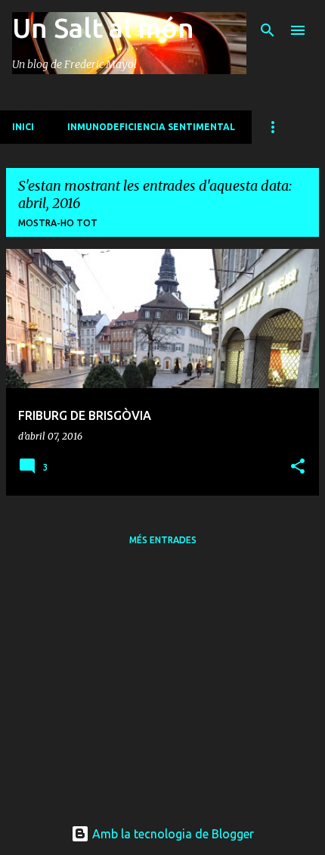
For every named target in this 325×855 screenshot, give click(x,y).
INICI (23, 127)
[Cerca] (267, 30)
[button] (298, 467)
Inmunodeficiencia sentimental (151, 127)
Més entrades (163, 540)
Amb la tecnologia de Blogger (171, 834)
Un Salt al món (103, 27)
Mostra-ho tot (58, 223)
